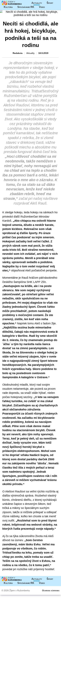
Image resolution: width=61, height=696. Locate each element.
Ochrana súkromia (50, 590)
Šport (50, 3)
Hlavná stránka (11, 3)
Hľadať (55, 7)
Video (42, 7)
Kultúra (8, 7)
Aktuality (36, 3)
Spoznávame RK (25, 7)
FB (49, 7)
